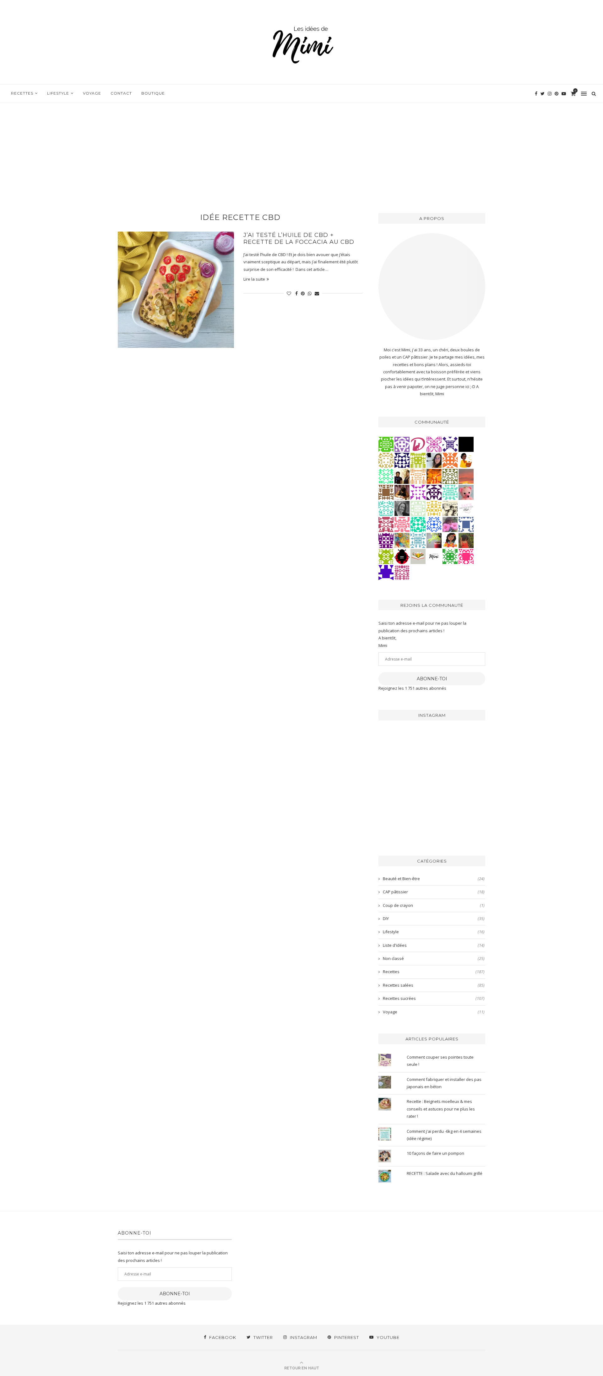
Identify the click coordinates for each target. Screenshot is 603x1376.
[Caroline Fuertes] (386, 444)
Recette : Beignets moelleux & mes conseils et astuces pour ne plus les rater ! (441, 1109)
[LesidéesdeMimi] (434, 556)
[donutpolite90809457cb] (386, 556)
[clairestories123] (402, 508)
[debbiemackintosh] (402, 444)
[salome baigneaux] (450, 556)
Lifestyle (58, 93)
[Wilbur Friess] (386, 492)
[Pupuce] (434, 508)
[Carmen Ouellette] (402, 540)
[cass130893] (434, 524)
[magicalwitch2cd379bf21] (402, 460)
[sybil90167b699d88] (418, 460)
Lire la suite (254, 279)
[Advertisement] (301, 150)
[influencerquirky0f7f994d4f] (450, 492)
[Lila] (386, 540)
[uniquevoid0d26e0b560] (418, 492)
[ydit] (386, 508)
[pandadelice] (386, 572)
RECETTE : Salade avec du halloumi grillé (444, 1173)
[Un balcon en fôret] (466, 444)
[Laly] (466, 556)
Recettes (22, 93)
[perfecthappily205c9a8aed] (386, 476)
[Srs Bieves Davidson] (402, 476)
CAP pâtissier (434, 892)
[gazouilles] (434, 540)
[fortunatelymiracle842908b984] (402, 572)
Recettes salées (434, 985)
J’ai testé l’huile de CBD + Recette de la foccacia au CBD (298, 238)
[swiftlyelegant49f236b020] (434, 492)
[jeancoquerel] (418, 508)
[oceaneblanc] (466, 524)
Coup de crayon (434, 905)
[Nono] (434, 460)
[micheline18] (434, 444)
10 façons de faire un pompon (435, 1153)
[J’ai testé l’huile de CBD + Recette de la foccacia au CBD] (176, 290)
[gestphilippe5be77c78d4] (450, 476)
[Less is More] (402, 556)
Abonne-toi (432, 679)
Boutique (153, 93)
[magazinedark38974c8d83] (418, 524)
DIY (434, 918)
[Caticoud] (466, 492)
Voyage (92, 93)
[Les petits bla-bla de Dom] (418, 444)
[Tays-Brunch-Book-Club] (466, 508)
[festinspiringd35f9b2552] (386, 524)
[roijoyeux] (402, 492)
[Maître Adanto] (434, 476)
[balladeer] (450, 508)
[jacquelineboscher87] (418, 540)
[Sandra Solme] (466, 460)
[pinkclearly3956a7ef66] (450, 444)
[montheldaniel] (450, 460)
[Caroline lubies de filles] (450, 540)
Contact (121, 93)
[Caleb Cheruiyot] (418, 476)
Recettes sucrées (434, 998)
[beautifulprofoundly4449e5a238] (386, 460)
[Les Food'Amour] (450, 524)
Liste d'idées (434, 945)
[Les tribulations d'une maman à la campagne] (466, 476)
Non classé (434, 958)
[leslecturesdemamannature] (418, 556)
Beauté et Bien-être (434, 878)
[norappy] (466, 540)
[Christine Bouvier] (402, 524)
